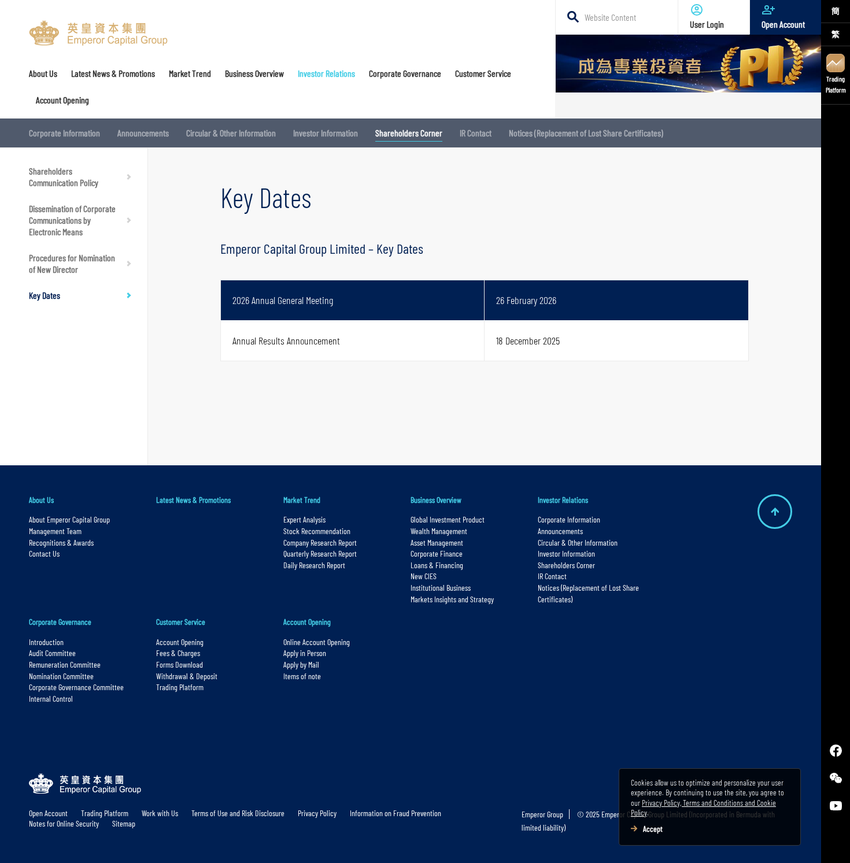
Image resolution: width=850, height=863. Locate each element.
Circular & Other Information (231, 132)
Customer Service (180, 622)
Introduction (46, 642)
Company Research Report (320, 542)
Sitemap (123, 823)
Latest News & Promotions (193, 500)
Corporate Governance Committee (76, 687)
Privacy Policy (317, 813)
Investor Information (325, 132)
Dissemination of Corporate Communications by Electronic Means (72, 220)
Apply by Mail (301, 664)
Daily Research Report (314, 565)
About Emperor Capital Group (70, 519)
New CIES (424, 576)
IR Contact (475, 132)
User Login (707, 23)
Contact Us (44, 553)
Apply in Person (304, 653)
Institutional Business (441, 587)
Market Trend (301, 500)
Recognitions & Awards (61, 542)
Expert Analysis (304, 519)
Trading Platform (836, 84)
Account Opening (180, 642)
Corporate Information (64, 132)
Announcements (143, 132)
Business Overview (436, 500)
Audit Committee (52, 653)
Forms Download (179, 664)
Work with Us (160, 813)
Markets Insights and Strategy (452, 599)
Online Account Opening (316, 642)
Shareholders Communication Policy (63, 176)
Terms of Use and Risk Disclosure (237, 813)
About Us (41, 500)
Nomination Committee (61, 676)
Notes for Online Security (64, 823)
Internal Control (51, 698)
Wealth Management (439, 531)
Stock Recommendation (316, 531)
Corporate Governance (60, 622)
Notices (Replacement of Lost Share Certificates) (586, 132)
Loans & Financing (437, 565)
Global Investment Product (448, 519)
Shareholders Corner (408, 132)
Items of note (302, 676)
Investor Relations (563, 500)
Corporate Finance (437, 553)
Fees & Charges (178, 653)
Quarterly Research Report (320, 553)
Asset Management (437, 542)
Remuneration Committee (65, 664)
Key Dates (44, 295)
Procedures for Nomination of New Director (72, 263)
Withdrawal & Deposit (186, 676)
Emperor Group (542, 814)
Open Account (783, 23)
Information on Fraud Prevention (395, 813)
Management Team (55, 531)
